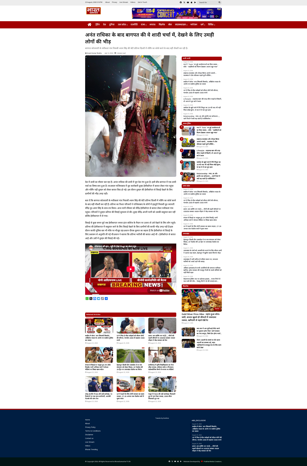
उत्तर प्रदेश (122, 24)
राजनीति (134, 24)
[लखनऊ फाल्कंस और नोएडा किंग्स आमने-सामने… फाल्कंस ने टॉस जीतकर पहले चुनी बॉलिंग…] (188, 142)
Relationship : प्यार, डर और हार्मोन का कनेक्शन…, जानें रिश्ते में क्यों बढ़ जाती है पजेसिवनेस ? (208, 176)
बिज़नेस (162, 24)
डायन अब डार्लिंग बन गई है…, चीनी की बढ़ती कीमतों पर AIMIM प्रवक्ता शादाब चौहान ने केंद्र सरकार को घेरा (161, 338)
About (107, 2)
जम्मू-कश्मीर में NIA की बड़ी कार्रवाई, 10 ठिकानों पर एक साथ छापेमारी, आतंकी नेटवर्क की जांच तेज (98, 396)
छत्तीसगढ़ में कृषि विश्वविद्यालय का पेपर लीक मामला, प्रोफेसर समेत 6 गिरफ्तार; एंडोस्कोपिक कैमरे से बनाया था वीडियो (161, 367)
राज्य (143, 24)
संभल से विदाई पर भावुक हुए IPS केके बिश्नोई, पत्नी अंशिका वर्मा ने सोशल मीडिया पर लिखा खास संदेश (98, 367)
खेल (170, 24)
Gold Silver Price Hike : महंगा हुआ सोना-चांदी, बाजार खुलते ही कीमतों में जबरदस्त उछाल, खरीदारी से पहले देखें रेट (201, 317)
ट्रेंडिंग (97, 24)
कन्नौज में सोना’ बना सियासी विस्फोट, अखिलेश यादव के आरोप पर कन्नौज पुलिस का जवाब (99, 338)
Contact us (89, 438)
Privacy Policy (90, 427)
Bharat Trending (91, 450)
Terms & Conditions (93, 431)
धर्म (202, 24)
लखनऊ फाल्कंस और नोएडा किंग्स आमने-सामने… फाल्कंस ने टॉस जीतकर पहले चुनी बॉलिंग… (208, 141)
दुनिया (112, 24)
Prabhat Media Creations (212, 462)
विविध (210, 24)
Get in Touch (142, 2)
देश (104, 24)
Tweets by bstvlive (162, 418)
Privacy (114, 2)
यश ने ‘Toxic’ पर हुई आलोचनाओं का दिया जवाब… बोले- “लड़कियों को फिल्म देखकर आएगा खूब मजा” (209, 130)
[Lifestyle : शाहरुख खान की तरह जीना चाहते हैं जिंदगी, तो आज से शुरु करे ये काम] (188, 154)
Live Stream (124, 2)
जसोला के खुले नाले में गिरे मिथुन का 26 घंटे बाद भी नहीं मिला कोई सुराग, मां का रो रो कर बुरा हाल (209, 164)
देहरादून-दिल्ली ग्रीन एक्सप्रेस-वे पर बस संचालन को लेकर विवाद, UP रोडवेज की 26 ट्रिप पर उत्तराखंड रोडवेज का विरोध (130, 367)
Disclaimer (89, 435)
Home (87, 420)
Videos (132, 2)
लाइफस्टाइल (180, 24)
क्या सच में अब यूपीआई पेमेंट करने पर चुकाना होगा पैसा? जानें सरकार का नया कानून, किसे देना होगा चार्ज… (209, 331)
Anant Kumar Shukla (94, 53)
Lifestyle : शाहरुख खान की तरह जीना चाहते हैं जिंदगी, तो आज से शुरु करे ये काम (209, 153)
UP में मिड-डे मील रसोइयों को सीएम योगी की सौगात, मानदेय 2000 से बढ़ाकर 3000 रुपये (131, 338)
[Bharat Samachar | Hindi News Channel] (93, 10)
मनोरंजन (193, 24)
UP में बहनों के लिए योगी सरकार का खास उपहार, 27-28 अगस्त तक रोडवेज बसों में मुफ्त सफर (130, 396)
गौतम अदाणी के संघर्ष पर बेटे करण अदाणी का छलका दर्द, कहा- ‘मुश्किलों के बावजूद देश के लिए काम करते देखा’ (209, 344)
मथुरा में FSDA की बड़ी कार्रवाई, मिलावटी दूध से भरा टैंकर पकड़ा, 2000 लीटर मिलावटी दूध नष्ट (161, 396)
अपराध (152, 24)
